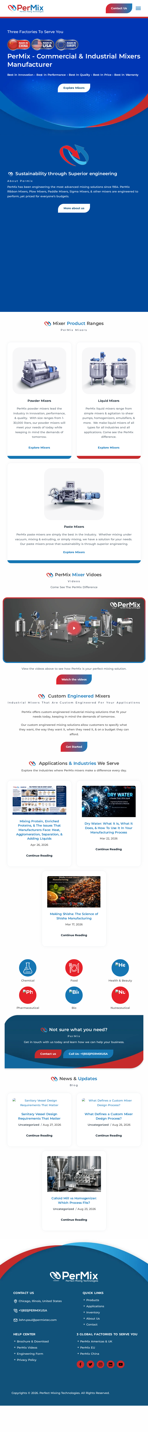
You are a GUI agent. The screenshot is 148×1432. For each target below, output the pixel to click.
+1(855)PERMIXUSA (32, 1310)
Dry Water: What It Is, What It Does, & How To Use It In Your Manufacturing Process (109, 828)
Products (92, 1300)
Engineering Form (29, 1353)
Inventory (92, 1312)
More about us (74, 208)
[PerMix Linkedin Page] (110, 1364)
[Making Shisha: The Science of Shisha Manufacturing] (74, 891)
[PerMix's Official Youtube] (120, 1364)
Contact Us (119, 8)
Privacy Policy (26, 1360)
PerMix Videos (26, 1347)
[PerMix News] (39, 1103)
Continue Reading (39, 855)
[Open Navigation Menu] (138, 8)
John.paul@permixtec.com (37, 1320)
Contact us (48, 1054)
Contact (91, 1324)
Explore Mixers (73, 88)
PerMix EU (87, 1347)
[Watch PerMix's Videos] (74, 628)
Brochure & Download (32, 1341)
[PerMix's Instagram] (100, 1364)
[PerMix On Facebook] (80, 1364)
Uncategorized (28, 1124)
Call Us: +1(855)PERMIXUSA (88, 1054)
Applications (94, 1306)
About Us (92, 1318)
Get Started (74, 746)
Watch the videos (74, 679)
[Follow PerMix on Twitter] (90, 1364)
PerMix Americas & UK (95, 1341)
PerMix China (89, 1353)
